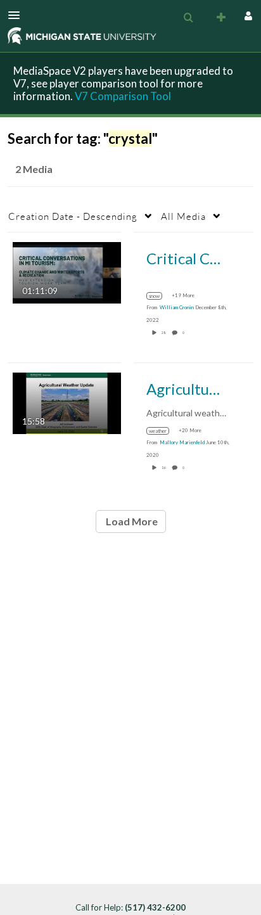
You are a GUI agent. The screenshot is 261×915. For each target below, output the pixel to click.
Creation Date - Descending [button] (72, 216)
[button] (18, 15)
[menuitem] (188, 17)
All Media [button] (183, 216)
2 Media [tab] (34, 169)
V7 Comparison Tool (123, 96)
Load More (131, 521)
